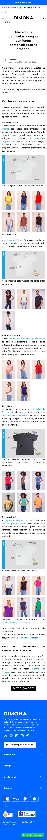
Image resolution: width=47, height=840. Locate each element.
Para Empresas (10, 7)
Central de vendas (34, 835)
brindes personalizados (14, 523)
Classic (5, 128)
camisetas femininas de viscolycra (27, 338)
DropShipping (30, 7)
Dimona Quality (12, 520)
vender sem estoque (30, 637)
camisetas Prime (14, 240)
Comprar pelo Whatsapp (21, 744)
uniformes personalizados (14, 415)
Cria (4, 12)
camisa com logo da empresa (16, 622)
